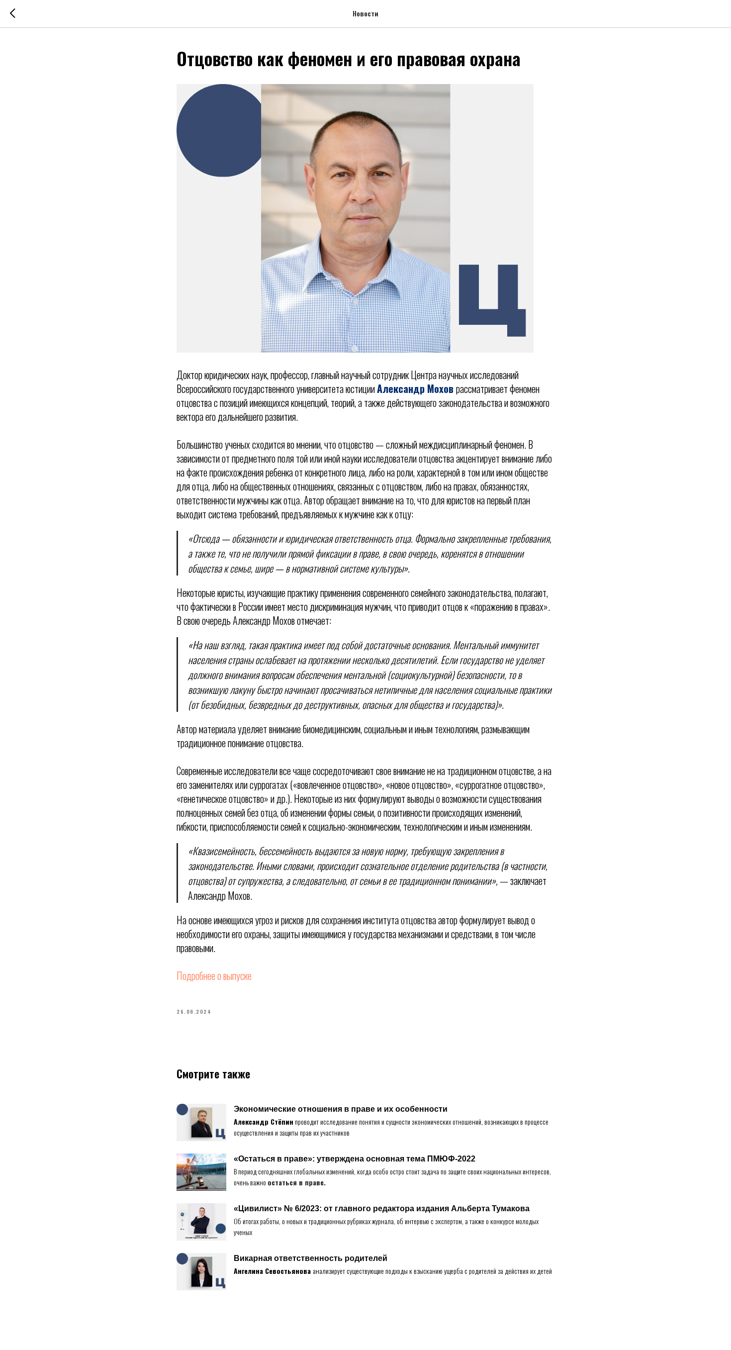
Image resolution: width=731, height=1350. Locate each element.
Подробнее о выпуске (214, 975)
